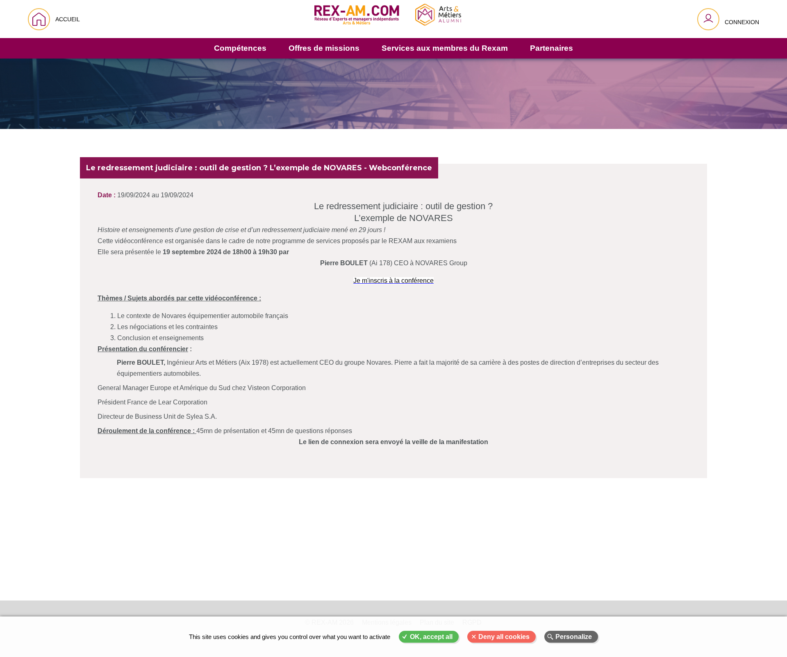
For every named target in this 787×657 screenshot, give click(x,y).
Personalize (573, 636)
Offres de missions (324, 48)
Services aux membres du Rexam (445, 48)
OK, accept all (431, 636)
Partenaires (551, 48)
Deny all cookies (504, 636)
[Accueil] (388, 19)
